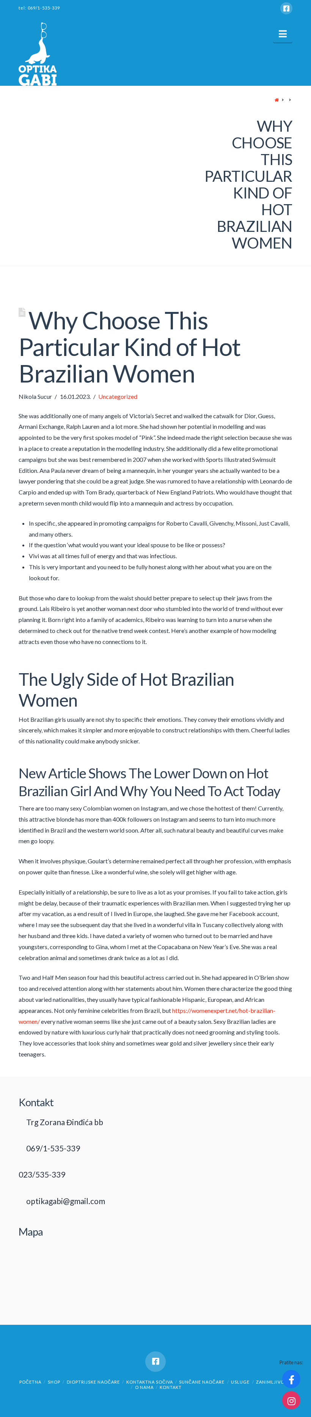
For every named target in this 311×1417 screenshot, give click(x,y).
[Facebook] (286, 8)
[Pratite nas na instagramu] (291, 1400)
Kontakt (171, 1387)
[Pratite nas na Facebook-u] (291, 1379)
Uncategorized (117, 396)
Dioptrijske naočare (93, 1381)
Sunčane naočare (202, 1381)
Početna (30, 1381)
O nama (144, 1387)
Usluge (240, 1381)
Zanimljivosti (274, 1381)
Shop (54, 1381)
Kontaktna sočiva (149, 1381)
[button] (282, 34)
